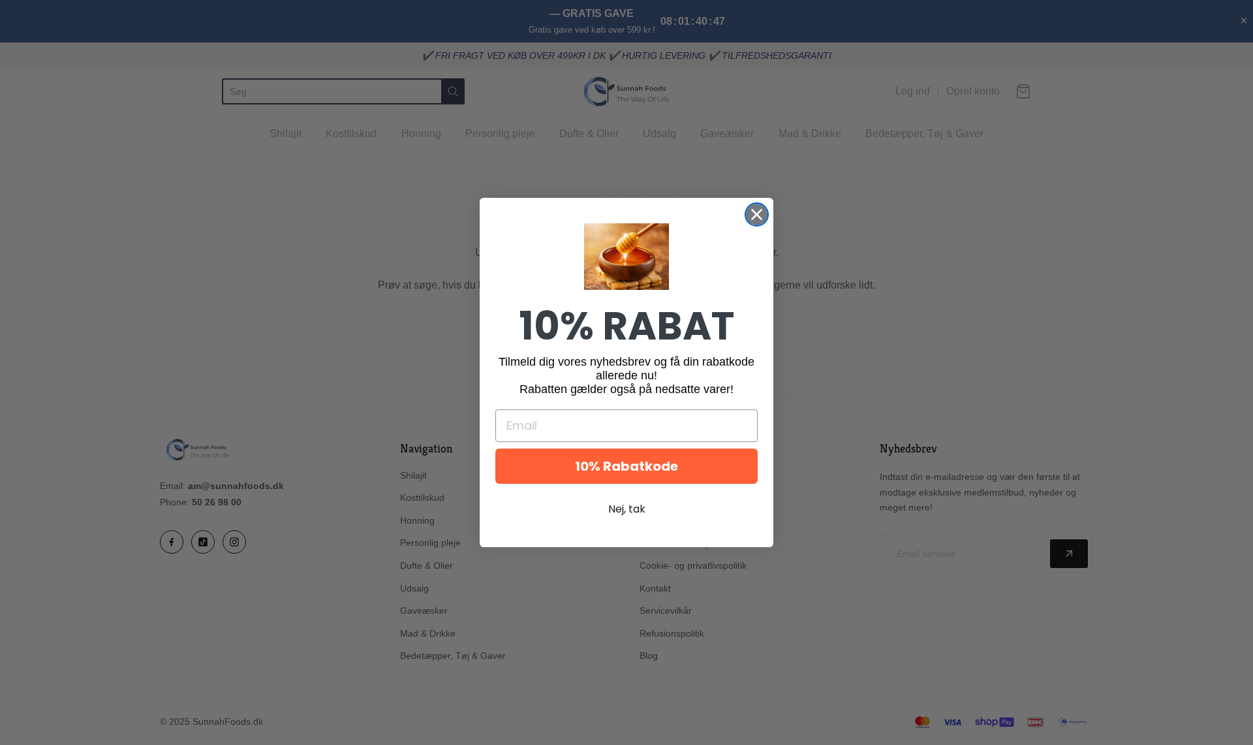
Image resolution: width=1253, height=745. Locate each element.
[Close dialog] (756, 214)
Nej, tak (626, 508)
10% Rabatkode (626, 466)
